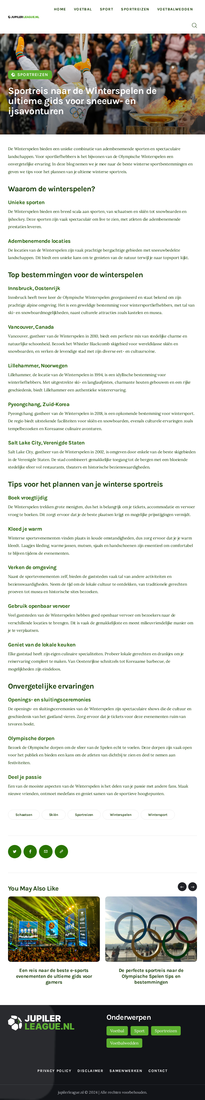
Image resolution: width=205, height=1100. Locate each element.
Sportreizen (32, 74)
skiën (53, 815)
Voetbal (117, 1030)
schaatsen (23, 815)
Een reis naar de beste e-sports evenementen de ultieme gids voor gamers (54, 976)
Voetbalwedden (124, 1043)
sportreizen (84, 815)
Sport (139, 1030)
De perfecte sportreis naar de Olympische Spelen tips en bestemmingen (151, 976)
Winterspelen (120, 815)
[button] (182, 886)
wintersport (157, 815)
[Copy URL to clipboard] (61, 851)
